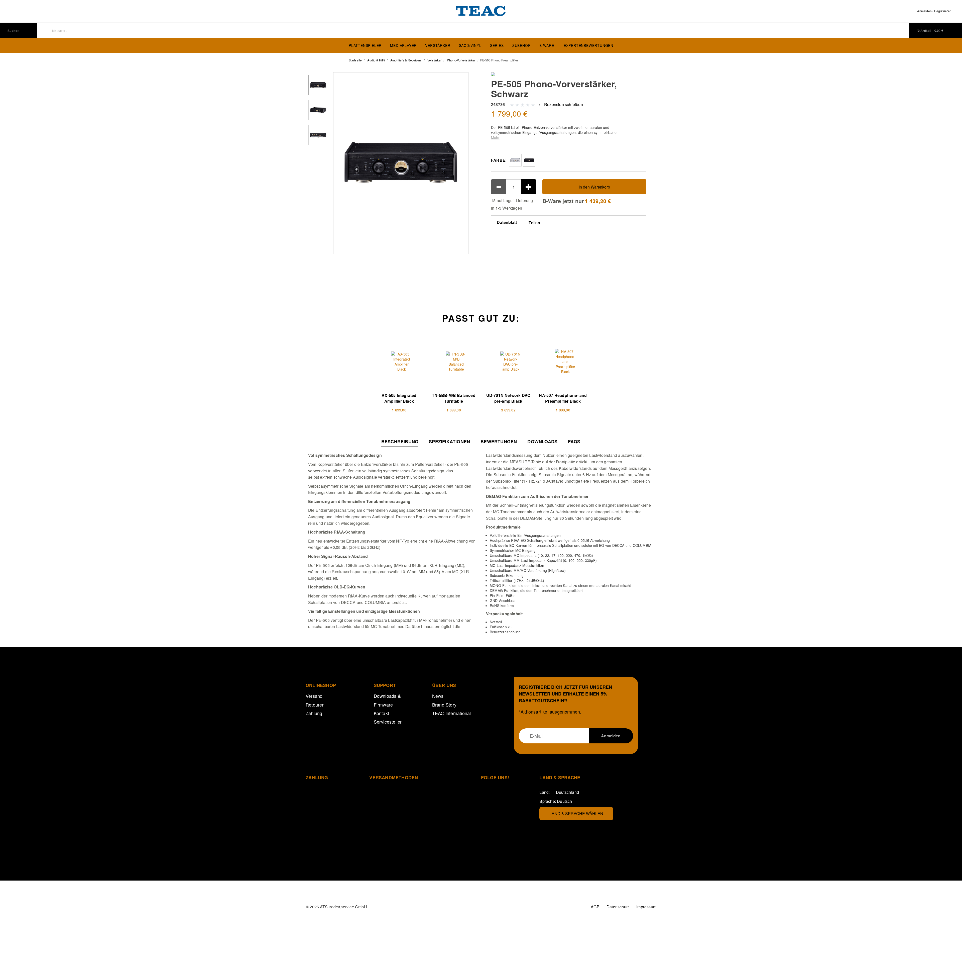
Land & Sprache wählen (576, 813)
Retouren (315, 704)
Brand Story (444, 704)
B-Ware (546, 45)
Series (497, 45)
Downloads (542, 442)
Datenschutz (618, 907)
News (438, 695)
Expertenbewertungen (588, 45)
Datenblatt (506, 222)
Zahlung (314, 713)
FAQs (574, 442)
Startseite (355, 60)
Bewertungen (498, 442)
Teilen (534, 223)
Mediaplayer (403, 45)
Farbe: (499, 160)
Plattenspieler (365, 45)
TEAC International (451, 713)
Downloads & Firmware (387, 700)
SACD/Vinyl (470, 45)
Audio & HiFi (376, 60)
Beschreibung (399, 443)
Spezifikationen (449, 442)
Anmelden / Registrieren (934, 11)
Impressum (646, 907)
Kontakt (381, 713)
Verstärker (437, 45)
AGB (595, 907)
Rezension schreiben (563, 104)
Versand (314, 695)
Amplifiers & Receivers (406, 60)
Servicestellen (388, 721)
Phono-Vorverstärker (461, 60)
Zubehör (521, 45)
